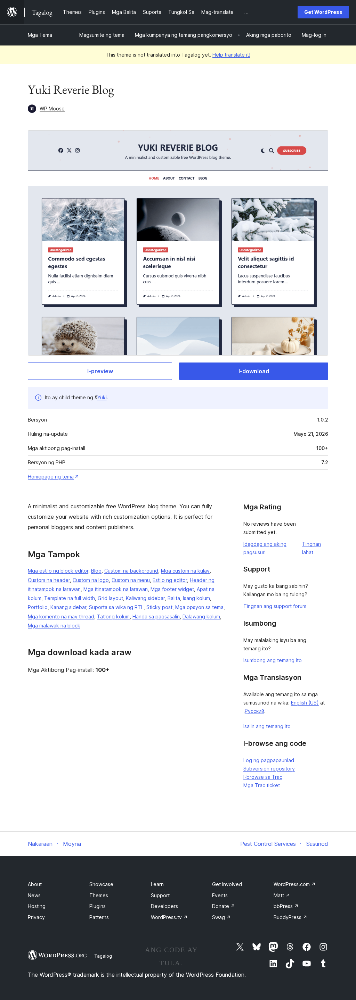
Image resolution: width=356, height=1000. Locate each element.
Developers (164, 906)
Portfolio (38, 607)
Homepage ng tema (51, 477)
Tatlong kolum (113, 616)
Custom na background (131, 571)
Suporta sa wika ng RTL (116, 607)
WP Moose (52, 108)
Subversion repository (269, 769)
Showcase (101, 884)
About (35, 884)
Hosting (37, 906)
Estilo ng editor (170, 580)
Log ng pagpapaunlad (268, 760)
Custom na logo (91, 580)
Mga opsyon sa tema (199, 607)
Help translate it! (231, 55)
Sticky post (159, 607)
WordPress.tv (169, 917)
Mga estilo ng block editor (58, 571)
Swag (221, 917)
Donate (223, 906)
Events (220, 895)
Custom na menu (131, 580)
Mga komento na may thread (61, 616)
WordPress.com (295, 884)
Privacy (36, 917)
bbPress (286, 906)
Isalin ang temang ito (267, 726)
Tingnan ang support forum (274, 606)
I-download (253, 371)
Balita (174, 598)
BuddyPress (290, 917)
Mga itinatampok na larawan (115, 589)
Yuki (102, 397)
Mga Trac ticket (261, 785)
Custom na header (49, 580)
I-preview (100, 371)
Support (160, 895)
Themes (98, 895)
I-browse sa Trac (262, 777)
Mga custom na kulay (185, 571)
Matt (282, 895)
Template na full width (69, 598)
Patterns (99, 917)
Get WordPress (323, 12)
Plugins (97, 906)
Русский (254, 711)
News (34, 895)
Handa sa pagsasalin (156, 616)
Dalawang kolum (201, 616)
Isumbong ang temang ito (272, 660)
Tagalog (103, 956)
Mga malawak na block (54, 625)
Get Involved (227, 884)
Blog (96, 571)
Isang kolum (196, 598)
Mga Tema (40, 35)
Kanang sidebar (68, 607)
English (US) (305, 703)
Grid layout (110, 598)
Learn (157, 884)
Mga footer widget (172, 589)
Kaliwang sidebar (145, 598)
